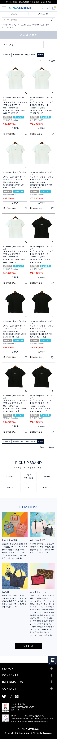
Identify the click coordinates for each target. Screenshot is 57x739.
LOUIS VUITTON (28, 476)
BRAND (14, 14)
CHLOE (10, 488)
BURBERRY (46, 488)
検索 (52, 20)
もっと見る (28, 645)
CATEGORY (43, 14)
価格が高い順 (30, 55)
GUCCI (28, 488)
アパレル (49, 25)
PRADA (47, 476)
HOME (4, 25)
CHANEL (10, 476)
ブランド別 (13, 25)
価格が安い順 (18, 55)
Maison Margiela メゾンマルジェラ (31, 25)
